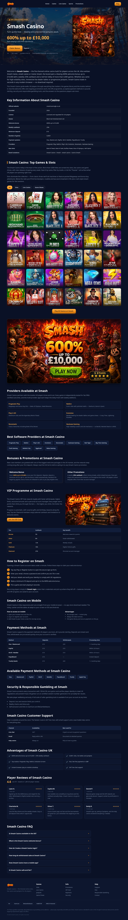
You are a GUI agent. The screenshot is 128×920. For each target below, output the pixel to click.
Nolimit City (26, 448)
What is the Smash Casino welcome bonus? (49, 841)
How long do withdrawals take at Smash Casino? (49, 855)
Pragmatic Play (14, 443)
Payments (68, 892)
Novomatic (59, 443)
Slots (16, 187)
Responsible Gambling (102, 892)
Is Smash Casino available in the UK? (49, 834)
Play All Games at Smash (64, 311)
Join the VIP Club (15, 519)
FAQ (96, 890)
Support (97, 887)
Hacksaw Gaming (73, 443)
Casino (54, 4)
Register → (27, 48)
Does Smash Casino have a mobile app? (49, 863)
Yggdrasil (39, 448)
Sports (71, 4)
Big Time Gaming (101, 443)
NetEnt (26, 443)
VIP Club (68, 890)
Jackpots (38, 892)
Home (47, 4)
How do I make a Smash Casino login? (49, 848)
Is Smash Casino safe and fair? (49, 870)
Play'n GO (36, 443)
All (9, 187)
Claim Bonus (14, 48)
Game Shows (39, 187)
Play (117, 4)
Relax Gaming (51, 448)
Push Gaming (13, 448)
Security (68, 895)
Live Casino (62, 4)
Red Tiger (88, 443)
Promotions (79, 4)
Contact (97, 895)
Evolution (48, 443)
